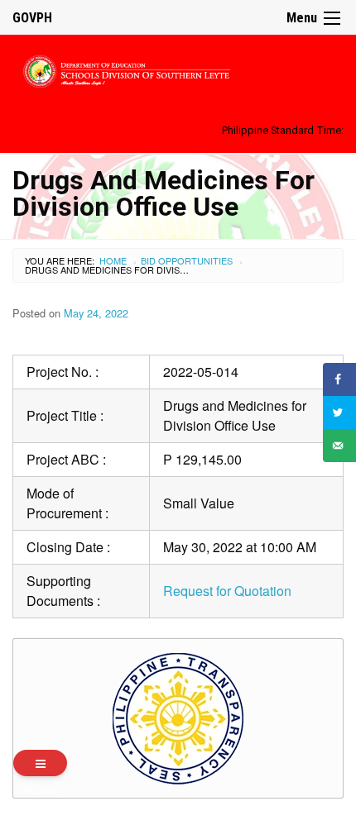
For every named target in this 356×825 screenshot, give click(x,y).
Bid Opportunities (187, 260)
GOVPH (32, 18)
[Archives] (40, 763)
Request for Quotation (227, 590)
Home (113, 260)
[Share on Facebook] (339, 379)
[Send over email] (339, 445)
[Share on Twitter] (339, 412)
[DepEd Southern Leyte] (178, 69)
